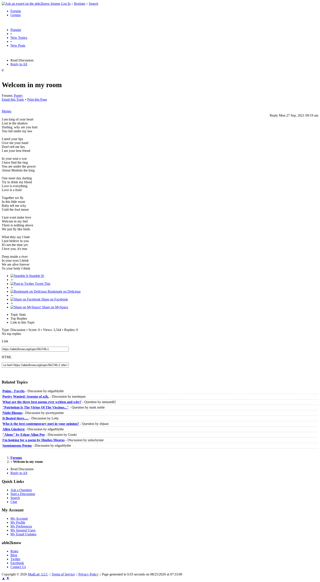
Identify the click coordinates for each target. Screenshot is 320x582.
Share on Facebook (54, 299)
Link (5, 341)
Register (79, 3)
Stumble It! (36, 276)
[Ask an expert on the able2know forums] (31, 3)
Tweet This (42, 283)
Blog (13, 555)
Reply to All (18, 64)
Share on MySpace (54, 307)
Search (93, 3)
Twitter (15, 559)
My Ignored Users (22, 530)
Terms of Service (63, 574)
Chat (13, 502)
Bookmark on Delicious (64, 291)
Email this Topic (13, 99)
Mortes (6, 111)
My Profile (17, 522)
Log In (66, 3)
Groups (15, 15)
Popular (15, 30)
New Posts (17, 45)
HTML (7, 357)
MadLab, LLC (38, 574)
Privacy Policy (88, 574)
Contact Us (18, 567)
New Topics (18, 37)
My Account (19, 518)
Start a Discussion (22, 494)
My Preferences (21, 526)
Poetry (18, 95)
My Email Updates (23, 534)
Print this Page (37, 99)
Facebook (17, 563)
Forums (15, 11)
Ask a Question (21, 490)
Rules (14, 551)
